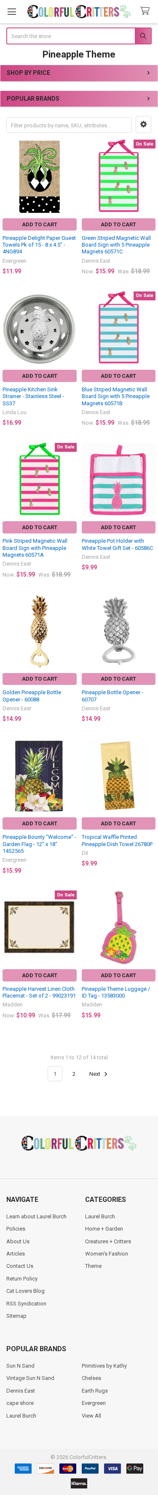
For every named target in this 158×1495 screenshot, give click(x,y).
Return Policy (21, 1278)
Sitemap (16, 1316)
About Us (17, 1241)
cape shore (20, 1403)
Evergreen (94, 1403)
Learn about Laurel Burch (36, 1216)
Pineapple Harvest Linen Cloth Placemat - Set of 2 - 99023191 (39, 992)
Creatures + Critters (108, 1241)
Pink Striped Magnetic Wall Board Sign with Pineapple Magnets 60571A (35, 548)
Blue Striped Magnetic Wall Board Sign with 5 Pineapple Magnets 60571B (116, 396)
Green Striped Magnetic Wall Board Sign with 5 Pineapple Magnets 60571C (116, 245)
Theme (93, 1266)
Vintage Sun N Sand (30, 1378)
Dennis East (20, 1391)
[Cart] (146, 11)
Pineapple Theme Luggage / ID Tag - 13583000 (116, 992)
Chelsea (91, 1378)
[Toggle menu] (11, 11)
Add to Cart (39, 224)
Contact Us (19, 1266)
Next (95, 1074)
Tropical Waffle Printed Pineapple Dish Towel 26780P (117, 840)
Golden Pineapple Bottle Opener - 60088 (32, 695)
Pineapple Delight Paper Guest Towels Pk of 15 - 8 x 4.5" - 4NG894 (39, 245)
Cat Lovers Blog (25, 1291)
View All (91, 1416)
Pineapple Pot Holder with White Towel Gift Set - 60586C (117, 544)
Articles (15, 1253)
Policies (15, 1229)
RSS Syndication (26, 1303)
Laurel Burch (100, 1216)
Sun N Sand (20, 1366)
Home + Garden (104, 1229)
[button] (143, 124)
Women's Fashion (106, 1253)
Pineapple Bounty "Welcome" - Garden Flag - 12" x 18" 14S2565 (39, 844)
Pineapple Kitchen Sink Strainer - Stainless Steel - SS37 (33, 396)
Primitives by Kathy (104, 1366)
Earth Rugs (95, 1391)
